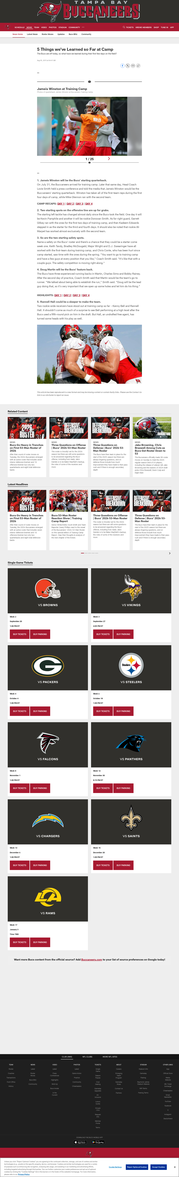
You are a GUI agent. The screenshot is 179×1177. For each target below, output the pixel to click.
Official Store (167, 1073)
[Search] (124, 27)
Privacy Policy (24, 1174)
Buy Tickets (19, 634)
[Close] (175, 1167)
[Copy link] (138, 66)
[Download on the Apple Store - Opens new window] (80, 1142)
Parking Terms (143, 1093)
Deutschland (168, 1118)
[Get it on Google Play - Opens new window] (98, 1143)
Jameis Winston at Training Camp (62, 89)
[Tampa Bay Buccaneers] (89, 1154)
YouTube (168, 1101)
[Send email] (133, 67)
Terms (98, 1127)
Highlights (54, 1080)
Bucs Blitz (32, 1080)
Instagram (167, 1114)
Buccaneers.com (91, 959)
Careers (118, 1069)
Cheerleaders (76, 1086)
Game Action (76, 1073)
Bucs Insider (54, 1088)
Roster (11, 1069)
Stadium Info (143, 1069)
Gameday (143, 1073)
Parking (143, 1078)
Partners (119, 1093)
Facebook (168, 1106)
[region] (89, 1167)
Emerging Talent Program (118, 1075)
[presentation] (170, 553)
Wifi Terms (143, 1088)
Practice (77, 1078)
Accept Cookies (158, 1167)
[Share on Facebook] (122, 67)
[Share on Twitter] (128, 67)
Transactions (11, 1078)
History (11, 1086)
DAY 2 (70, 203)
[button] (82, 553)
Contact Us (119, 1088)
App (167, 1069)
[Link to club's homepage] (7, 27)
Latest (33, 1069)
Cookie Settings (115, 1167)
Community (33, 1084)
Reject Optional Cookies (137, 1167)
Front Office (11, 1082)
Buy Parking (40, 634)
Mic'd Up (55, 1084)
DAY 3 (79, 203)
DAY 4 (89, 203)
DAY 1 (61, 203)
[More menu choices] (83, 27)
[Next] (108, 158)
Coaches (11, 1073)
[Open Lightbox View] (89, 132)
